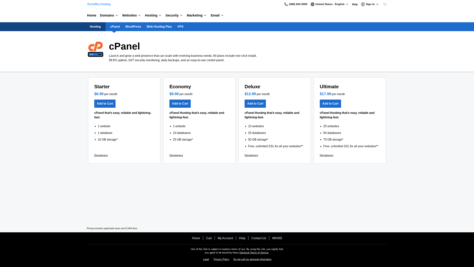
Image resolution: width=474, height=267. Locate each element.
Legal (206, 259)
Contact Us (258, 238)
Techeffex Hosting (99, 4)
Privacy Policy (221, 259)
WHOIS (277, 238)
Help (242, 238)
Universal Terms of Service (253, 252)
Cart (209, 238)
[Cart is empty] (385, 4)
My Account (225, 238)
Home (196, 238)
